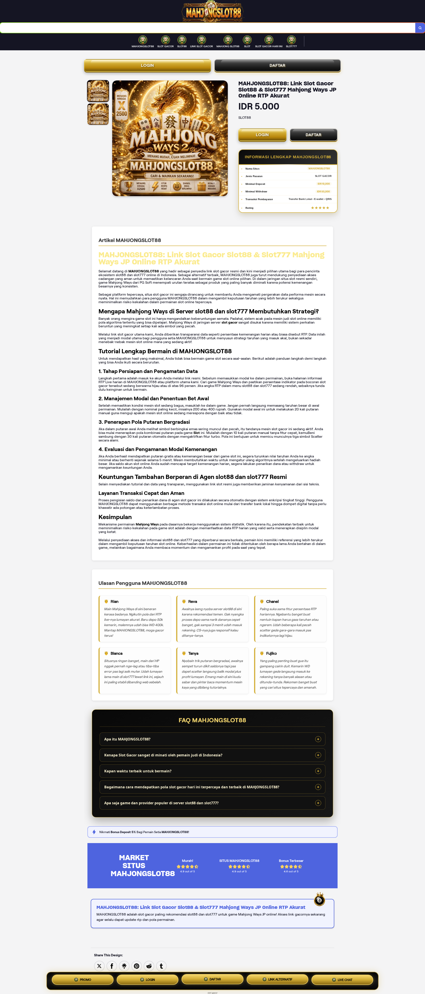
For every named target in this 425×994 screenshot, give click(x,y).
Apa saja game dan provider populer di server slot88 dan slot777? (161, 803)
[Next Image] (224, 139)
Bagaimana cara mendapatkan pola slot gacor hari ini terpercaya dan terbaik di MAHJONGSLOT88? (191, 787)
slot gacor (213, 993)
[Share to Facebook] (111, 966)
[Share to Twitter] (99, 966)
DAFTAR (278, 65)
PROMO (85, 979)
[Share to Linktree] (124, 966)
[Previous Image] (115, 139)
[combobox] (207, 28)
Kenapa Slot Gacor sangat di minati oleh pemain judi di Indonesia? (163, 755)
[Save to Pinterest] (136, 966)
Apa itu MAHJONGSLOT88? (127, 739)
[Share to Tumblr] (161, 966)
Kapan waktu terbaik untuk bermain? (138, 771)
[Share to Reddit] (149, 966)
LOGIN (147, 65)
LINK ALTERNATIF (280, 980)
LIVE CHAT (345, 980)
